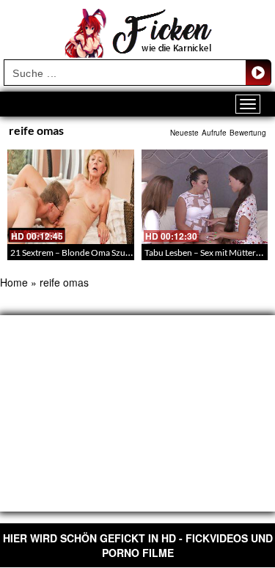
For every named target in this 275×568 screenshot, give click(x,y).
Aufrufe (214, 133)
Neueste (184, 133)
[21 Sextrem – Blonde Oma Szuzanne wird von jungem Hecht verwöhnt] (70, 197)
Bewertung (248, 133)
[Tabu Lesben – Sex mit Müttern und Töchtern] (205, 197)
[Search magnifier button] (258, 72)
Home (14, 282)
